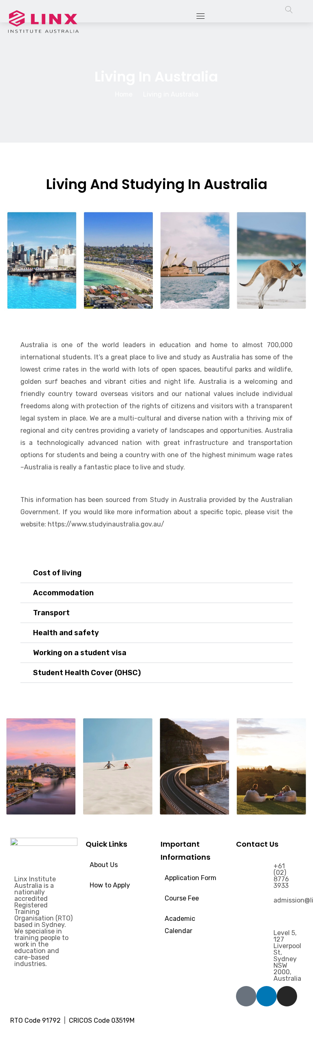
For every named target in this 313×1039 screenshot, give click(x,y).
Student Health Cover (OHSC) (87, 672)
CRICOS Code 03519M (103, 1020)
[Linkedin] (266, 996)
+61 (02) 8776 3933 (281, 875)
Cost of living (57, 572)
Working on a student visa (79, 652)
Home (123, 94)
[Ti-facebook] (246, 996)
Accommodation (63, 592)
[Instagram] (287, 996)
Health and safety (66, 632)
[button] (156, 573)
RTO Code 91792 (36, 1020)
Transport (51, 612)
